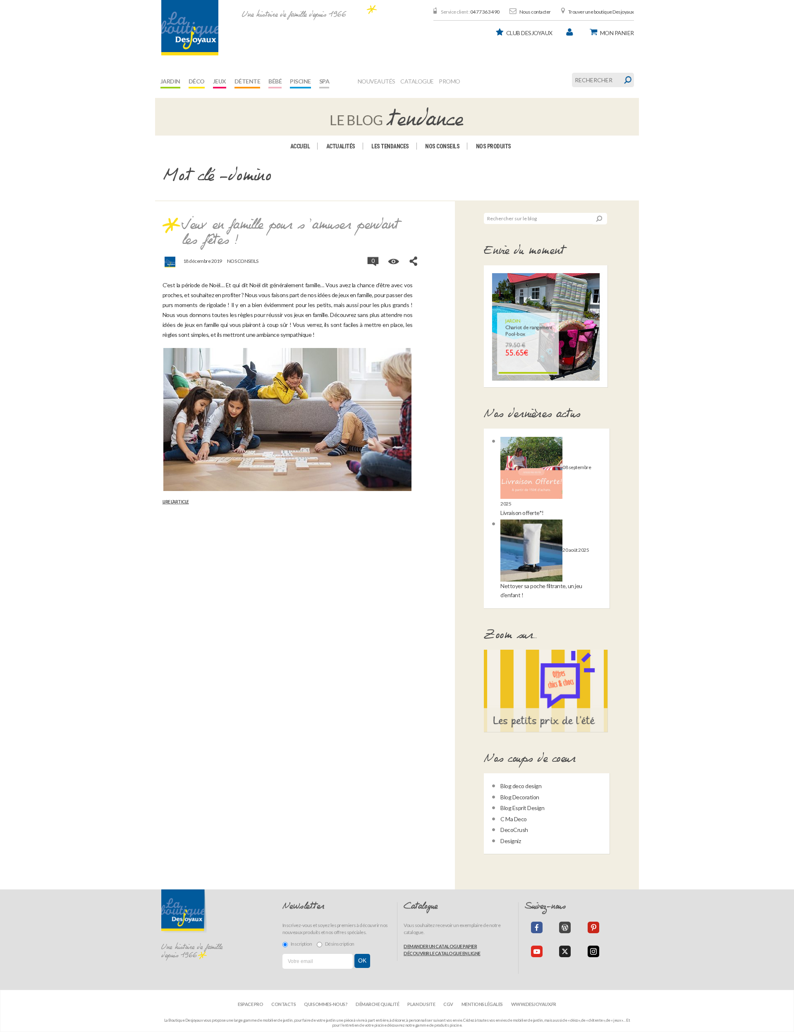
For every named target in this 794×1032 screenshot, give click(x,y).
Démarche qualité (377, 1004)
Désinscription (339, 944)
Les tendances (390, 146)
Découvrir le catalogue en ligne (442, 953)
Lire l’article (176, 501)
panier (617, 32)
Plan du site (421, 1004)
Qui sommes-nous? (325, 1004)
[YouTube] (537, 951)
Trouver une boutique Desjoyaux (601, 12)
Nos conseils (442, 146)
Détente (247, 81)
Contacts (283, 1004)
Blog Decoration (519, 797)
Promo (449, 81)
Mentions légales (482, 1004)
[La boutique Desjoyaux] (397, 116)
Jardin (170, 81)
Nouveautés (376, 81)
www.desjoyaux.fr (533, 1004)
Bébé (275, 81)
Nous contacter (535, 12)
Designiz (510, 840)
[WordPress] (565, 927)
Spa (324, 81)
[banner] (189, 27)
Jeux (219, 81)
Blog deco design (520, 785)
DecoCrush (514, 829)
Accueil (300, 146)
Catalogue (417, 81)
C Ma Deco (513, 818)
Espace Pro (250, 1004)
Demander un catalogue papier (440, 946)
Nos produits (493, 146)
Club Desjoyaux (529, 32)
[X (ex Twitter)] (565, 951)
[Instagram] (593, 951)
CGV (448, 1004)
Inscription (301, 944)
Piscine (300, 81)
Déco (197, 81)
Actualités (340, 146)
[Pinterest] (593, 927)
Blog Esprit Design (522, 807)
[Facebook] (537, 927)
